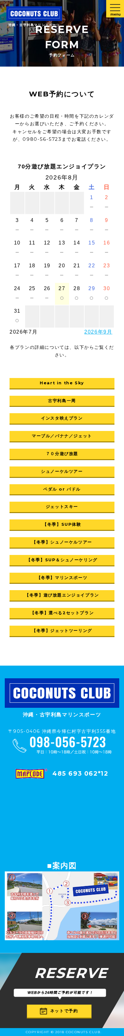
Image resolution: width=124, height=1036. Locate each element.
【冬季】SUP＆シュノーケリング (62, 559)
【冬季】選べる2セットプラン (62, 612)
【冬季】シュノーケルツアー (62, 542)
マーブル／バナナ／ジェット (62, 435)
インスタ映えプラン (62, 418)
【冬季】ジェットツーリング (62, 630)
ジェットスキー (62, 506)
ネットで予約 (64, 1010)
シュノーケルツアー (62, 471)
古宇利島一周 (62, 400)
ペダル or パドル (62, 489)
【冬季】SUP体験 (62, 524)
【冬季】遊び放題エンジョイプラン (62, 595)
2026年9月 (98, 332)
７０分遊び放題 (62, 453)
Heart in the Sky (62, 383)
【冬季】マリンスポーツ (62, 577)
